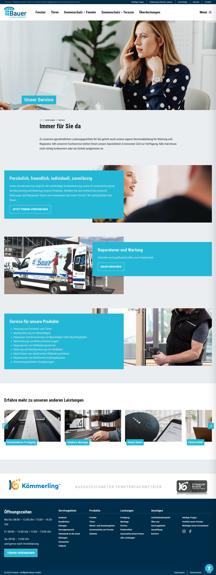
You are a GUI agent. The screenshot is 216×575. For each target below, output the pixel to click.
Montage (124, 522)
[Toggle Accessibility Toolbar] (209, 568)
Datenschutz (196, 572)
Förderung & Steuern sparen (161, 2)
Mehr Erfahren (111, 266)
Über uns (155, 522)
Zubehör (93, 534)
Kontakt (208, 2)
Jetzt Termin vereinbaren (30, 209)
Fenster (93, 517)
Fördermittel (126, 529)
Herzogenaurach (66, 529)
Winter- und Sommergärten (102, 525)
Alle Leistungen (127, 538)
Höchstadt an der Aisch (69, 534)
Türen (92, 522)
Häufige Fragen (137, 2)
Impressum (179, 572)
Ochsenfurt (63, 542)
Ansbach (62, 517)
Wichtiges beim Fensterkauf (195, 525)
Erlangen (62, 525)
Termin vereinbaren (21, 552)
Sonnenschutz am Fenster (101, 529)
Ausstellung (156, 529)
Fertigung (124, 517)
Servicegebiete (67, 510)
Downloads (182, 2)
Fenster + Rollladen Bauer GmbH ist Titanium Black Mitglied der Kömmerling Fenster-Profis (42, 2)
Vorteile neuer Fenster (192, 522)
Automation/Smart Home (132, 534)
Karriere (196, 2)
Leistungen (50, 120)
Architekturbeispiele (160, 517)
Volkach (62, 546)
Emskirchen (63, 522)
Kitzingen (62, 538)
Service (61, 120)
